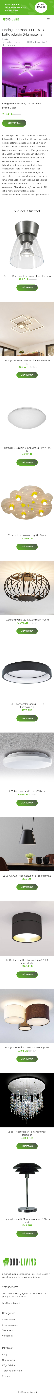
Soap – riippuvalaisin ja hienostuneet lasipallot (27, 1133)
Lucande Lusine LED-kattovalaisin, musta (27, 619)
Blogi (4, 1354)
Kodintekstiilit (8, 1319)
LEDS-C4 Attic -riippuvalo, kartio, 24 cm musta (27, 875)
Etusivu (5, 39)
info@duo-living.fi (11, 1303)
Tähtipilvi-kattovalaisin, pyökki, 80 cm (27, 535)
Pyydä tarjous (41, 5)
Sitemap (6, 1376)
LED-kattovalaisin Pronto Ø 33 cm (27, 791)
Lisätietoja (14, 123)
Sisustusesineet (10, 1325)
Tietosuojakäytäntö (12, 1370)
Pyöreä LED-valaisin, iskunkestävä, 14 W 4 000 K (27, 449)
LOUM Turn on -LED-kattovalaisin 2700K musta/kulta (27, 962)
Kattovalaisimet (34, 103)
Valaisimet (20, 103)
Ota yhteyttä (8, 1360)
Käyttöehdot (8, 1365)
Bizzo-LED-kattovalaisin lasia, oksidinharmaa (27, 276)
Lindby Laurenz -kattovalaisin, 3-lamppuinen (27, 1047)
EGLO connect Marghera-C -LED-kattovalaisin (27, 705)
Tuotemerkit (8, 1330)
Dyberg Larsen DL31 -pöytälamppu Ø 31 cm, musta (27, 1221)
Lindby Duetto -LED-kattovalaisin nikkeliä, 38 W (27, 362)
